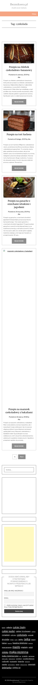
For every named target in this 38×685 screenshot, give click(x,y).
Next (22, 457)
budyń (3, 627)
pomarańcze (12, 658)
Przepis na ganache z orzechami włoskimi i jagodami (19, 204)
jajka (27, 639)
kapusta (10, 643)
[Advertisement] (19, 544)
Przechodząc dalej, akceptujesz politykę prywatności (18, 606)
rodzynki (5, 661)
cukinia (33, 631)
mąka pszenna (18, 652)
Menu (34, 14)
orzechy (25, 656)
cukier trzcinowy (23, 631)
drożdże (5, 639)
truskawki (13, 661)
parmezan (31, 656)
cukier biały (19, 627)
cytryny (13, 635)
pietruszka (5, 658)
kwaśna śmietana (20, 643)
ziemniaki (31, 664)
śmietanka (7, 667)
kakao (4, 643)
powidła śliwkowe (28, 659)
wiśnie (17, 664)
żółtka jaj (16, 667)
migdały (24, 647)
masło (16, 647)
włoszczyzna (23, 664)
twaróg (21, 661)
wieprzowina (11, 664)
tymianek (27, 661)
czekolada (22, 635)
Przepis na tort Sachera (19, 134)
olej (20, 656)
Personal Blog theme (19, 682)
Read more (19, 102)
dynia (12, 640)
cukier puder (8, 631)
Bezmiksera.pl (19, 4)
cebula (9, 627)
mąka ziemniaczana (10, 656)
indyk (16, 639)
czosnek (30, 635)
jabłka (20, 639)
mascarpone (7, 647)
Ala (19, 77)
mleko (5, 652)
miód (31, 647)
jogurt (33, 640)
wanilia (4, 664)
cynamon (6, 635)
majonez (30, 643)
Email (6, 598)
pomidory (19, 659)
